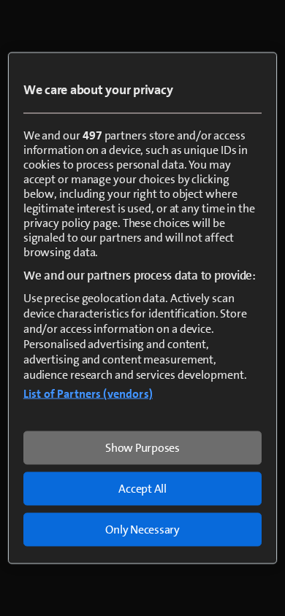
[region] (142, 308)
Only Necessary (142, 529)
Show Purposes (142, 447)
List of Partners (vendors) (88, 393)
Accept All (142, 488)
